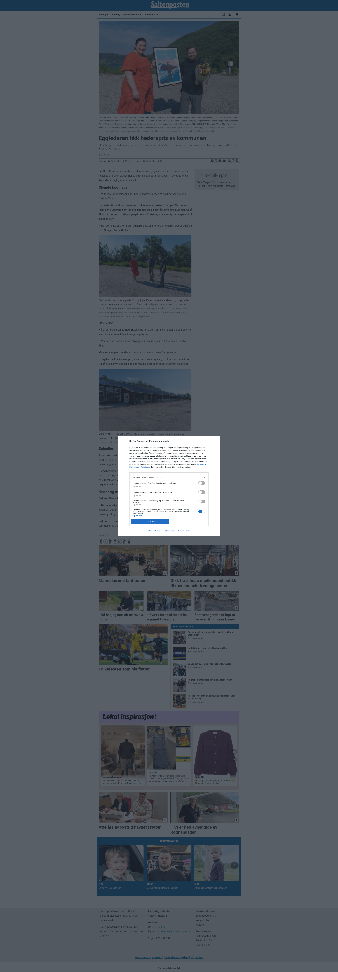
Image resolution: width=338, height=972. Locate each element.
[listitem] (169, 477)
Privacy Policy (184, 531)
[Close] (214, 441)
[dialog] (169, 486)
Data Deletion (154, 531)
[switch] (201, 483)
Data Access (169, 531)
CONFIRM (150, 521)
